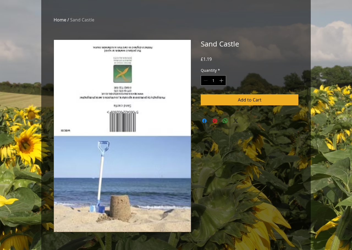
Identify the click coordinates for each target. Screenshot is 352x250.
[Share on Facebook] (204, 120)
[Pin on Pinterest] (214, 120)
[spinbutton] (213, 80)
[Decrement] (205, 80)
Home (60, 20)
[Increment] (221, 80)
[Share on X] (235, 120)
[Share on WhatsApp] (225, 120)
